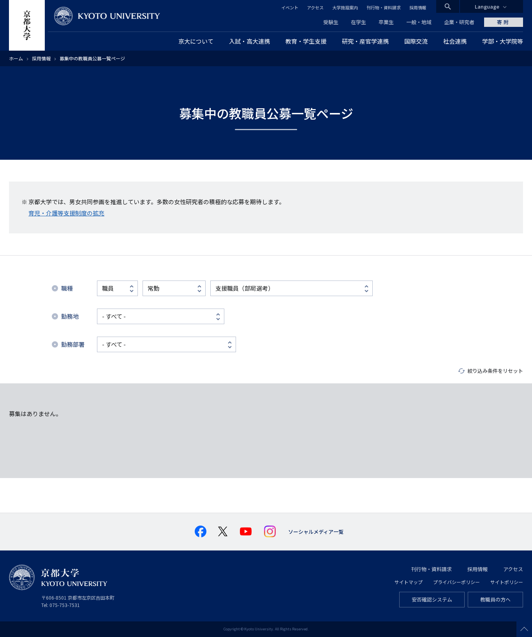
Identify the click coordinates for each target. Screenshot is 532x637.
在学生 (358, 22)
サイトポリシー (506, 582)
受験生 (330, 22)
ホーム (16, 58)
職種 (67, 288)
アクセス (315, 7)
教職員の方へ (495, 599)
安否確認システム (432, 599)
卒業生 (386, 22)
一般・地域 (419, 22)
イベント (289, 7)
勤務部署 (73, 344)
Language (487, 6)
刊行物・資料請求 (383, 7)
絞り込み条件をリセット (495, 370)
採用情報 (417, 7)
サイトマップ (409, 582)
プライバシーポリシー (456, 582)
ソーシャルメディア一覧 (316, 531)
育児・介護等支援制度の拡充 (66, 213)
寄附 (503, 22)
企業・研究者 (459, 22)
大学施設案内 (345, 7)
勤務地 (70, 316)
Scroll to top (524, 629)
